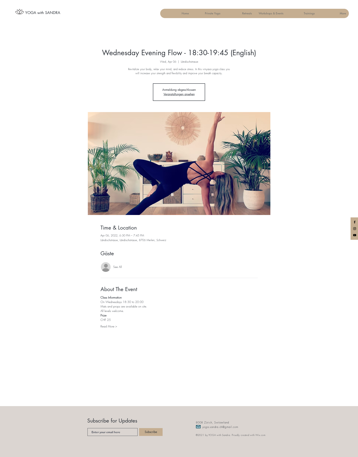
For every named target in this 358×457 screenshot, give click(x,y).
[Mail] (198, 426)
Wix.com (260, 435)
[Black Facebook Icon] (355, 222)
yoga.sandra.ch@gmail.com (220, 427)
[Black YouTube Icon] (355, 235)
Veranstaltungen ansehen (179, 94)
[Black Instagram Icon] (355, 228)
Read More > (109, 326)
